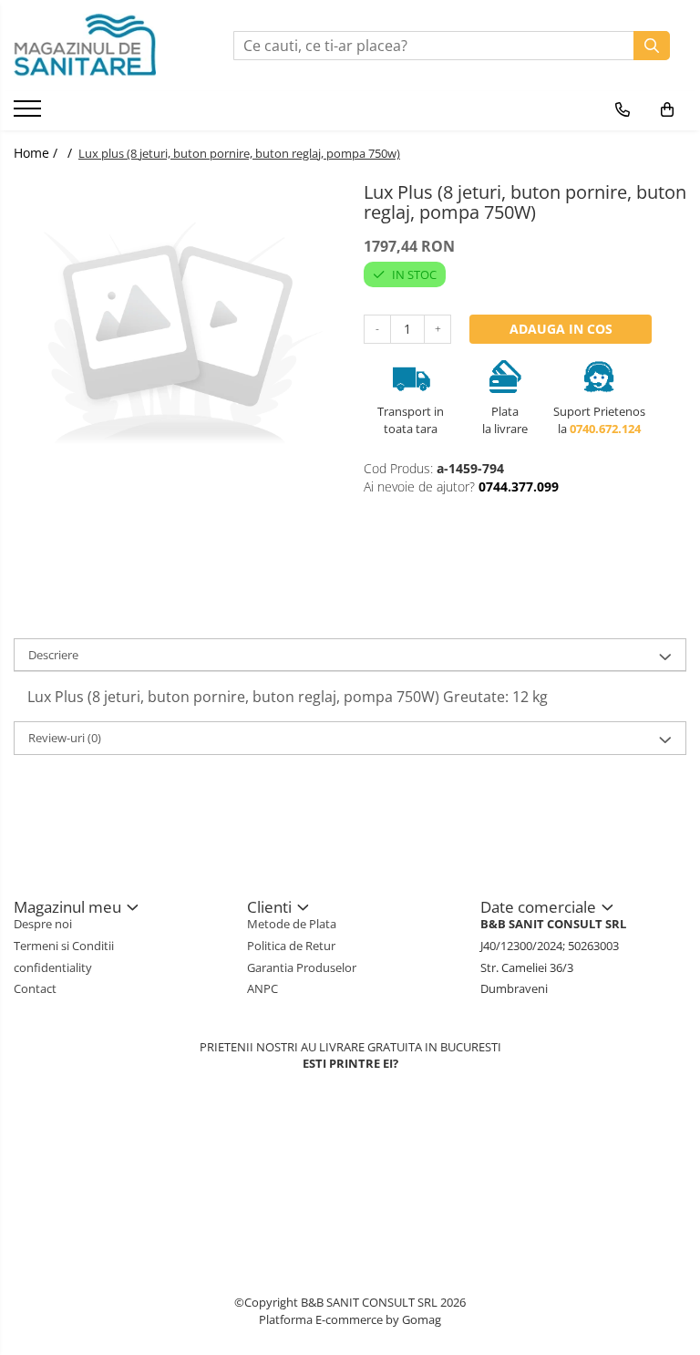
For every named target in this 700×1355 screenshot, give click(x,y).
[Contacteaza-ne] (622, 109)
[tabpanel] (175, 337)
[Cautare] (651, 45)
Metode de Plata (291, 923)
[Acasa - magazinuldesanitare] (103, 46)
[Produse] (30, 114)
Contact (35, 988)
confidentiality (53, 967)
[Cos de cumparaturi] (667, 109)
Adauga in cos (561, 328)
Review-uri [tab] (64, 737)
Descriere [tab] (53, 654)
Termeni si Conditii (64, 945)
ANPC (262, 988)
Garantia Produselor (301, 967)
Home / (37, 152)
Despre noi (43, 923)
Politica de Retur (291, 945)
